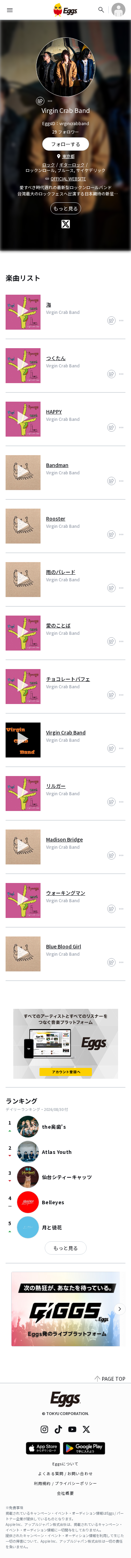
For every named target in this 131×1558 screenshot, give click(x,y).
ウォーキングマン (65, 892)
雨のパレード (60, 571)
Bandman (57, 464)
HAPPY (54, 411)
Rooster (55, 518)
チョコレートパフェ (68, 678)
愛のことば (58, 625)
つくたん (56, 357)
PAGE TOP (113, 1378)
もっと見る (65, 208)
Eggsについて (65, 1463)
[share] (40, 101)
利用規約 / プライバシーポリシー (65, 1483)
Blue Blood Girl (63, 946)
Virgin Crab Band (66, 732)
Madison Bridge (64, 839)
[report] (50, 101)
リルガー (56, 785)
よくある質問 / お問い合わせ (65, 1473)
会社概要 (65, 1493)
